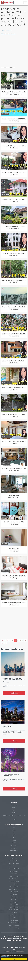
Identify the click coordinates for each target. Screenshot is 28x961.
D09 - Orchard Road (14, 879)
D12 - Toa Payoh (14, 886)
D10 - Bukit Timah (14, 881)
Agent (14, 827)
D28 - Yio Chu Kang (14, 928)
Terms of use (14, 805)
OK (14, 959)
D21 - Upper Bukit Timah (14, 910)
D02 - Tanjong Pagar (14, 860)
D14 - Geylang (14, 891)
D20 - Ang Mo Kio (14, 907)
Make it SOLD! (7, 726)
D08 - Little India (14, 876)
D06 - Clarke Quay (14, 871)
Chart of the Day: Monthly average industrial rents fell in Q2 (13, 679)
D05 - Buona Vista (14, 868)
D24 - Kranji (14, 917)
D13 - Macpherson (14, 889)
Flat (14, 832)
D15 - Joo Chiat (14, 894)
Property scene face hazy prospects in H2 (11, 774)
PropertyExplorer (14, 845)
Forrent (14, 842)
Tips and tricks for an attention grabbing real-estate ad (14, 816)
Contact (14, 810)
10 (2, 643)
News (14, 819)
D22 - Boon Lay (14, 912)
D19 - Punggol (14, 904)
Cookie (14, 813)
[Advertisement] (14, 50)
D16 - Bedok (14, 897)
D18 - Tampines (14, 902)
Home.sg (8, 951)
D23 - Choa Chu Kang (14, 915)
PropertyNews (14, 848)
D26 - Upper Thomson (14, 922)
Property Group (19, 951)
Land (14, 835)
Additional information (5, 956)
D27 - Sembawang (14, 925)
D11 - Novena (14, 884)
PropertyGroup (14, 850)
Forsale (14, 840)
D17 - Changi (14, 899)
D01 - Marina (14, 858)
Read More (14, 693)
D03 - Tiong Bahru (14, 863)
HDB (14, 837)
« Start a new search (6, 31)
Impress (14, 807)
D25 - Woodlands (14, 920)
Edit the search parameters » (8, 34)
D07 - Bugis (14, 873)
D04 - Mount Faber (14, 866)
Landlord (14, 830)
